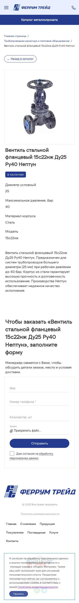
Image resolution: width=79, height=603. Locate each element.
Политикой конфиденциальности (38, 586)
